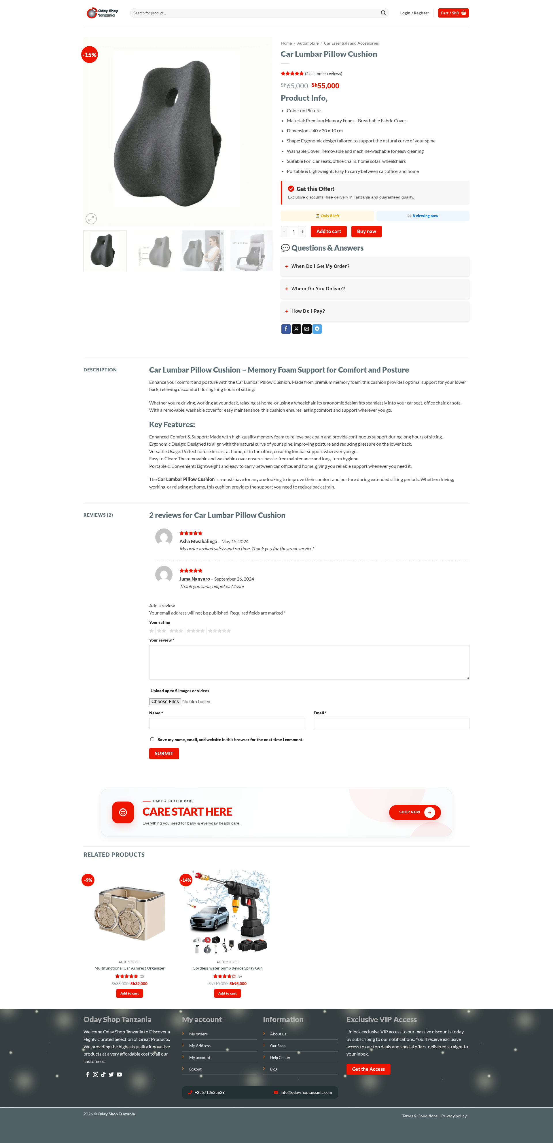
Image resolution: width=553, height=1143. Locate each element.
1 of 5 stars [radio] (151, 631)
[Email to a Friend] (307, 329)
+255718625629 (209, 1092)
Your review (161, 640)
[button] (414, 13)
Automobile (308, 43)
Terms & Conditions (420, 1115)
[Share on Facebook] (286, 329)
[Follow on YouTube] (119, 1075)
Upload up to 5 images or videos (180, 690)
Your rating (159, 622)
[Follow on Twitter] (111, 1075)
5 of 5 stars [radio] (218, 631)
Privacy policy (454, 1115)
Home (286, 43)
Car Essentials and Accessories (351, 43)
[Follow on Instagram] (95, 1075)
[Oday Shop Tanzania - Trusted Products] (103, 13)
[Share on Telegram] (317, 329)
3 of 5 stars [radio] (175, 631)
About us (278, 1033)
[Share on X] (296, 329)
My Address (200, 1045)
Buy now (366, 231)
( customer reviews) (323, 73)
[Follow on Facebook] (87, 1075)
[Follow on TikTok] (103, 1075)
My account (199, 1057)
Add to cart (329, 231)
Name (156, 712)
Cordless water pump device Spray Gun (228, 967)
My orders (198, 1033)
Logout (195, 1068)
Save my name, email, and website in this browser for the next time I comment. (230, 739)
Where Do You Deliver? (315, 289)
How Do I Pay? (305, 311)
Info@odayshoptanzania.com (306, 1092)
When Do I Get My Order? (317, 266)
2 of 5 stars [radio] (160, 631)
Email (320, 712)
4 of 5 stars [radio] (195, 631)
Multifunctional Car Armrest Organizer (129, 967)
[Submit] (383, 13)
